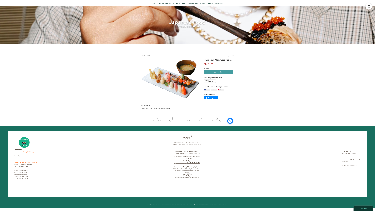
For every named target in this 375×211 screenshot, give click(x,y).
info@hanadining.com (349, 153)
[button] (178, 3)
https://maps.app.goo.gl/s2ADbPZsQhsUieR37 (187, 163)
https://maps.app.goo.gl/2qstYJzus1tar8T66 (187, 177)
